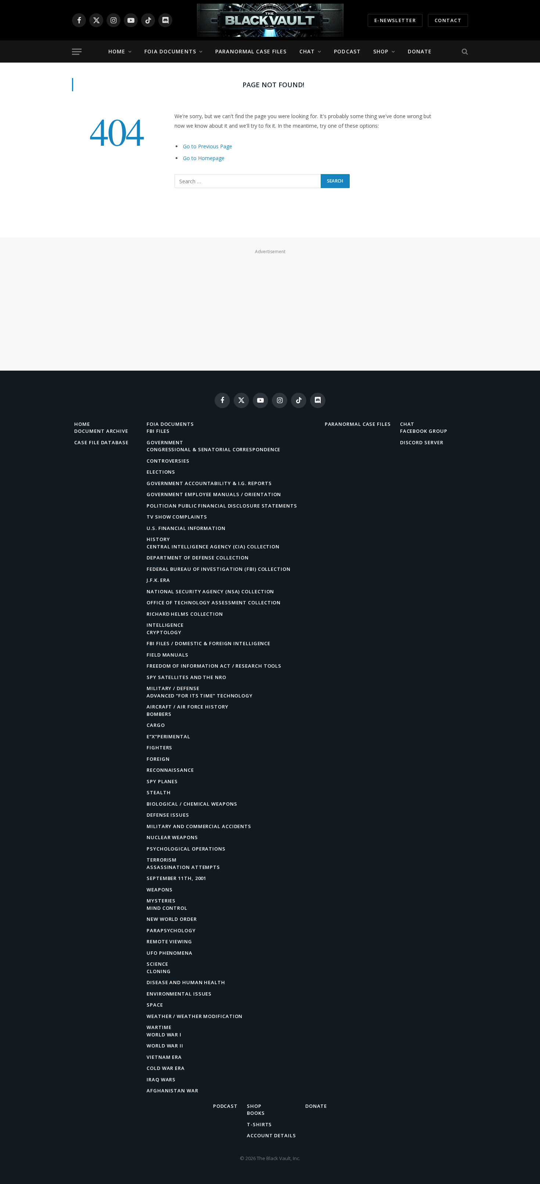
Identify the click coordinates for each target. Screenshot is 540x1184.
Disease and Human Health (186, 982)
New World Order (172, 919)
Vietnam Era (164, 1057)
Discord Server (421, 442)
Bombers (159, 714)
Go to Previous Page (207, 146)
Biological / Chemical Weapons (192, 803)
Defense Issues (168, 815)
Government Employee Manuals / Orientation (214, 494)
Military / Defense (173, 688)
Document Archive (101, 431)
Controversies (168, 460)
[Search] (464, 51)
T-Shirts (259, 1124)
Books (256, 1113)
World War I (164, 1034)
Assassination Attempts (183, 867)
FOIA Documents (170, 51)
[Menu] (77, 51)
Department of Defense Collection (198, 557)
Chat (307, 51)
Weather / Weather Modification (194, 1016)
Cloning (158, 971)
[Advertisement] (270, 308)
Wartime (159, 1027)
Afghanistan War (172, 1090)
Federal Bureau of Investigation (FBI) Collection (219, 569)
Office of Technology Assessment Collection (214, 602)
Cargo (156, 725)
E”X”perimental (168, 736)
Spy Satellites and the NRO (186, 677)
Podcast (347, 51)
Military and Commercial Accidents (199, 826)
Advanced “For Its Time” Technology (200, 695)
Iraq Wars (161, 1079)
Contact (448, 20)
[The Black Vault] (270, 20)
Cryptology (164, 632)
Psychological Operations (186, 848)
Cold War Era (166, 1068)
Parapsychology (171, 930)
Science (157, 964)
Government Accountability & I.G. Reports (209, 483)
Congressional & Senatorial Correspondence (213, 449)
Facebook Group (423, 431)
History (158, 539)
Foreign (158, 759)
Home (116, 51)
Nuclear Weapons (172, 837)
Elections (161, 472)
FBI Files (158, 431)
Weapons (159, 889)
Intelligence (165, 625)
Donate (420, 51)
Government (165, 442)
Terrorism (162, 859)
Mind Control (167, 908)
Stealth (158, 792)
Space (155, 1004)
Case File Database (101, 442)
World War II (165, 1045)
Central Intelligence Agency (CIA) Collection (213, 546)
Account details (271, 1135)
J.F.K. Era (158, 580)
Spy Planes (162, 781)
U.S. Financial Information (186, 528)
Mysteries (161, 900)
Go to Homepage (203, 158)
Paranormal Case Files (251, 51)
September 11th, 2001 (176, 878)
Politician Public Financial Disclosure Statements (222, 505)
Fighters (159, 747)
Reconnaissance (170, 770)
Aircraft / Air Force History (187, 706)
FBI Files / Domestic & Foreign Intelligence (208, 643)
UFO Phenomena (169, 953)
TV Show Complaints (177, 516)
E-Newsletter (395, 20)
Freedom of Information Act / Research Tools (214, 665)
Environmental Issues (179, 993)
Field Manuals (167, 654)
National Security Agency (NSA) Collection (210, 591)
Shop (380, 51)
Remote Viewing (169, 941)
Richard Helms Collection (185, 614)
